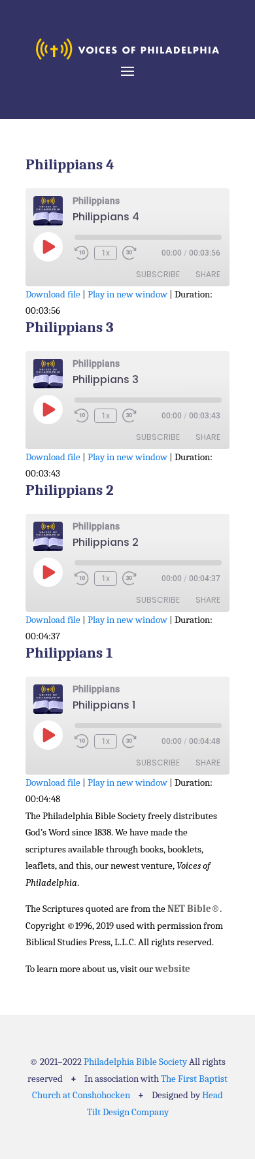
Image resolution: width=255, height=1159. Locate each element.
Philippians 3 (70, 327)
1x (105, 253)
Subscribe (158, 274)
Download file (53, 294)
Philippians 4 (70, 164)
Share (208, 274)
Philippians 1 (69, 653)
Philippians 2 (70, 490)
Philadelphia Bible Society (135, 1061)
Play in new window (127, 294)
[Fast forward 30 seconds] (129, 253)
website (172, 969)
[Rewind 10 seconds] (82, 253)
